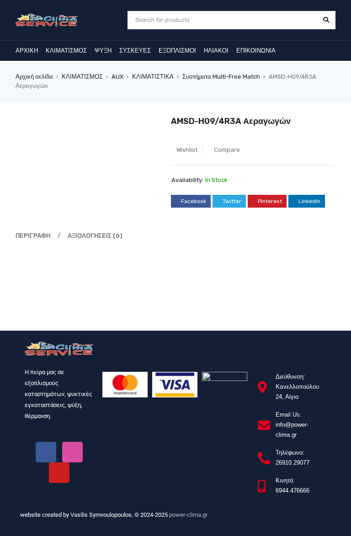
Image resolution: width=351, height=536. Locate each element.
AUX (117, 76)
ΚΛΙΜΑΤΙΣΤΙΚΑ (153, 76)
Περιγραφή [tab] (33, 235)
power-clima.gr (188, 514)
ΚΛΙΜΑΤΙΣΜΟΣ (82, 76)
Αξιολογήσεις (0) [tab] (95, 235)
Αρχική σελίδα (34, 76)
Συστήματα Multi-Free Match (221, 76)
